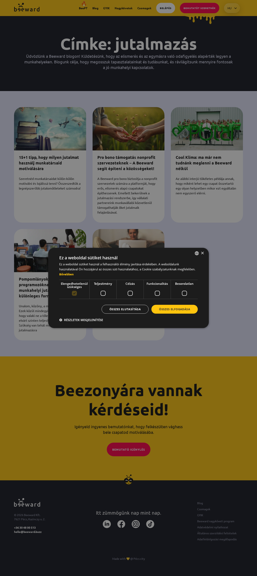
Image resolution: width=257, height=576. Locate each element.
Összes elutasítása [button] (125, 309)
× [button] (202, 253)
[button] (81, 320)
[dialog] (128, 288)
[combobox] (197, 253)
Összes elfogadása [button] (174, 309)
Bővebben (66, 274)
